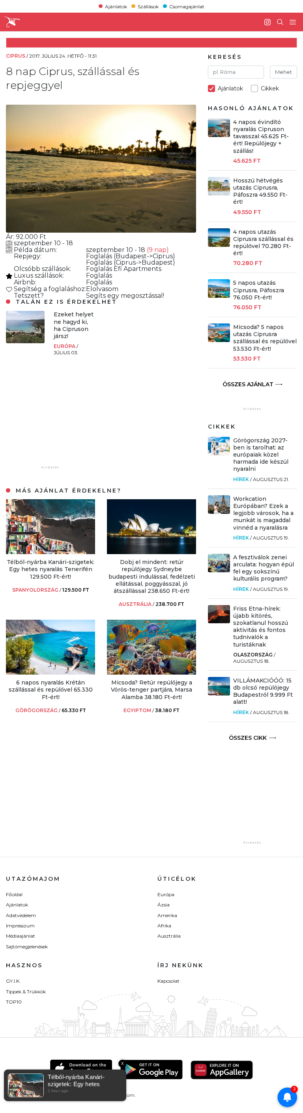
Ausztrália (169, 936)
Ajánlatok (116, 6)
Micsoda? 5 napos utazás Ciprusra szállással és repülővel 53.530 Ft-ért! (265, 337)
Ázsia (163, 905)
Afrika (164, 926)
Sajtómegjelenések (27, 946)
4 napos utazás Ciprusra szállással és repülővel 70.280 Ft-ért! (263, 242)
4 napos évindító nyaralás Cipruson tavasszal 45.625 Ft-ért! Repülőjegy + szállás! (261, 136)
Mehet (283, 72)
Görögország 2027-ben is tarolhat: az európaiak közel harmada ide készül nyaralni (260, 455)
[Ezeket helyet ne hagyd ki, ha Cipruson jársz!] (25, 341)
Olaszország (253, 655)
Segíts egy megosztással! (125, 295)
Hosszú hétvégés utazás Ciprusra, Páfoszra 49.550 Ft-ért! (260, 191)
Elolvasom (102, 289)
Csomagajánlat (186, 6)
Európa (65, 346)
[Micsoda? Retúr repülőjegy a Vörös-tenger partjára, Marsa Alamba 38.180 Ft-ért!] (151, 672)
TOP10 (14, 1002)
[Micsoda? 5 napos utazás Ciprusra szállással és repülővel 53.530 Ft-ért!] (219, 340)
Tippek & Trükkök (26, 992)
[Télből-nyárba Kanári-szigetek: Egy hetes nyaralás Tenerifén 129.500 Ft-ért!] (50, 552)
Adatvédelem (21, 915)
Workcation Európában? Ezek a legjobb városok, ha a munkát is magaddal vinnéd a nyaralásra (263, 513)
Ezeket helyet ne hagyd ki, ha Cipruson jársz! (74, 325)
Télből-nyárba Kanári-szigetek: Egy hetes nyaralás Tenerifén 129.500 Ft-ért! (50, 569)
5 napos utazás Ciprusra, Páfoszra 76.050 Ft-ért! (258, 290)
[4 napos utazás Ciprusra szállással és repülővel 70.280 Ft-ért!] (219, 244)
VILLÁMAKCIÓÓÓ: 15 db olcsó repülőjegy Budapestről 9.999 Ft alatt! (263, 691)
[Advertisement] (65, 414)
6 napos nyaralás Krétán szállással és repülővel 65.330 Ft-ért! (51, 689)
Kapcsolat (168, 981)
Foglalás (100, 256)
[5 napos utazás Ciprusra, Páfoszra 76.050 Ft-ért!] (219, 295)
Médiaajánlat (20, 936)
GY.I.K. (13, 981)
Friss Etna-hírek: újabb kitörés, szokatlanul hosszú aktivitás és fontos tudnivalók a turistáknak (260, 626)
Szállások (148, 6)
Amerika (167, 915)
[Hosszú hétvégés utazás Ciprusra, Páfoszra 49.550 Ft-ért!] (219, 193)
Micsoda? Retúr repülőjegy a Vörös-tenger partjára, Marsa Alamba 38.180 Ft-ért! (151, 689)
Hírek (241, 479)
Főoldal (14, 894)
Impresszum (20, 926)
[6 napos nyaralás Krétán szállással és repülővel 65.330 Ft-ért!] (50, 672)
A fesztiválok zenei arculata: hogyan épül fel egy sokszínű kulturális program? (263, 568)
